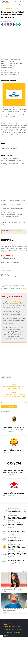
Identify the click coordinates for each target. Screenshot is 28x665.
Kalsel (16, 515)
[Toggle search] (23, 2)
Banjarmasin (11, 522)
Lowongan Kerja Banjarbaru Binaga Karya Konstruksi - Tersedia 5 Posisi (13, 428)
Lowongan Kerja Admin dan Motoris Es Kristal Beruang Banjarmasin (17, 539)
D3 (14, 515)
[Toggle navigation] (26, 2)
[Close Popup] (1, 636)
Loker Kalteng (21, 4)
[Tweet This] (5, 24)
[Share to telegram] (19, 24)
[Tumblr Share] (14, 24)
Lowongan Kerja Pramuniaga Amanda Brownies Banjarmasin (16, 525)
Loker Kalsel (6, 4)
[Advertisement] (14, 43)
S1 (18, 508)
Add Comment (9, 406)
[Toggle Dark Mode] (21, 2)
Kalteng (16, 508)
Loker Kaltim (13, 4)
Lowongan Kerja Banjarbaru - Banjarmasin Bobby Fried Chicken (16, 546)
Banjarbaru (10, 515)
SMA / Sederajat (6, 377)
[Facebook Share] (2, 24)
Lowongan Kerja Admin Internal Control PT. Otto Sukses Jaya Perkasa (13, 492)
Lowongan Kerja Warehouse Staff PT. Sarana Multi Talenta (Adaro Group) (17, 510)
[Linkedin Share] (11, 24)
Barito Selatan (11, 508)
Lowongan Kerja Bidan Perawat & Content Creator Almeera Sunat (16, 532)
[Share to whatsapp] (17, 24)
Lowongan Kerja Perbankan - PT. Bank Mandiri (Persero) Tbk (16, 561)
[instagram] (18, 2)
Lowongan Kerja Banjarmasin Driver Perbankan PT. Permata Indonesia (17, 554)
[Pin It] (8, 24)
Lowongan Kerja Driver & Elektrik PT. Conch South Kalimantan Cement (13, 471)
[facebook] (15, 2)
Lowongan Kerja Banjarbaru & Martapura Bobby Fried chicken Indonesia (12, 450)
